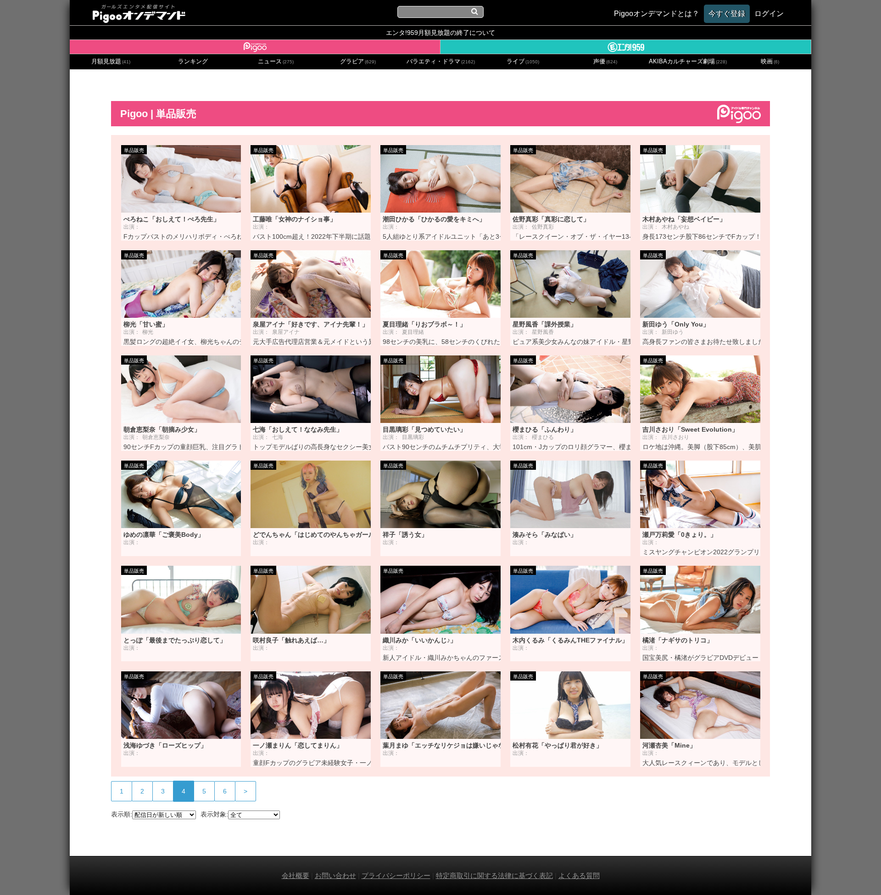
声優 (605, 61)
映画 (770, 61)
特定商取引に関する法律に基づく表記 (494, 875)
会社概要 (295, 875)
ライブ (523, 61)
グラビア (358, 61)
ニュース (276, 61)
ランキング (193, 61)
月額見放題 (110, 61)
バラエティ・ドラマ (441, 61)
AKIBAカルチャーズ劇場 (688, 61)
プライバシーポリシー (396, 875)
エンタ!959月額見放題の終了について (440, 32)
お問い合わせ (335, 875)
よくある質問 (579, 875)
